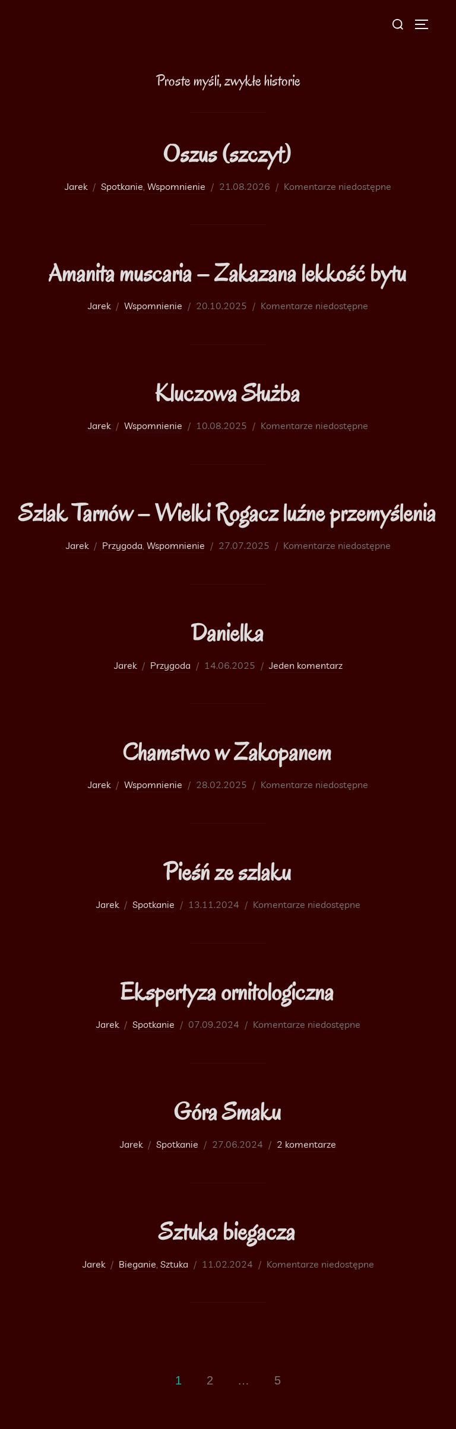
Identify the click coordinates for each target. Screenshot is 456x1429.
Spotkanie (122, 186)
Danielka (227, 632)
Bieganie (137, 1264)
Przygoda (122, 545)
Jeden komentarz (306, 665)
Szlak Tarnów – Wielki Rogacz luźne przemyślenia (227, 512)
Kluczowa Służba (227, 392)
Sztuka (174, 1264)
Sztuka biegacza (227, 1231)
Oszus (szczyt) (227, 153)
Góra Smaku (227, 1111)
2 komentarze (306, 1144)
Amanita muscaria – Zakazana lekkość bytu (228, 272)
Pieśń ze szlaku (228, 871)
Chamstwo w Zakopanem (227, 751)
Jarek (76, 186)
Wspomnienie (176, 186)
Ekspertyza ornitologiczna (227, 991)
